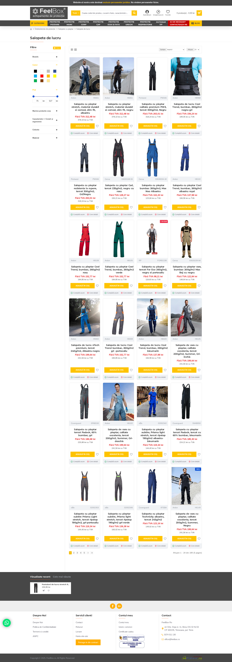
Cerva (107, 179)
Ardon (73, 98)
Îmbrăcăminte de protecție (45, 29)
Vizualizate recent (40, 576)
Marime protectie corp (41, 111)
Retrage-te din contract (88, 642)
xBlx (140, 423)
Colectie (35, 130)
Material (35, 138)
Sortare (163, 50)
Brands (35, 57)
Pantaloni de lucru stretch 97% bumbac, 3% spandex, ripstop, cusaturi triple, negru (56, 584)
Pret (34, 90)
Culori (35, 65)
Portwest (142, 98)
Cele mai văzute (62, 576)
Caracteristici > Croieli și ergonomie (42, 120)
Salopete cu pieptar (65, 29)
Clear (58, 48)
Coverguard (76, 423)
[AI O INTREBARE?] (7, 623)
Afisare (190, 50)
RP (140, 260)
